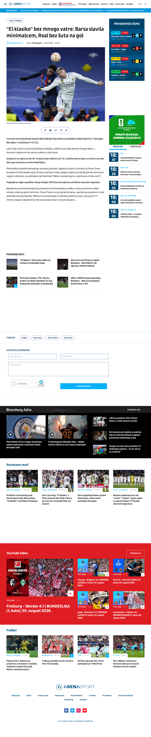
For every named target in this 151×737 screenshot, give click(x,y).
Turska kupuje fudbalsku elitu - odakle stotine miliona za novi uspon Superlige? (67, 443)
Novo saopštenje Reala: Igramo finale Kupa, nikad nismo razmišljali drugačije (92, 498)
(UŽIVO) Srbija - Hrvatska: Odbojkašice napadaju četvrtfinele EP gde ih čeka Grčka (131, 215)
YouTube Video (17, 553)
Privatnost (106, 695)
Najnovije (46, 4)
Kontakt (83, 700)
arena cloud (43, 695)
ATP (122, 154)
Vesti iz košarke (128, 196)
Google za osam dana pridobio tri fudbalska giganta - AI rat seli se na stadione (125, 449)
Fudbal (54, 4)
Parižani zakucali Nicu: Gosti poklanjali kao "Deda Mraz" (91, 662)
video (28, 695)
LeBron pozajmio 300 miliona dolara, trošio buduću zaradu (123, 419)
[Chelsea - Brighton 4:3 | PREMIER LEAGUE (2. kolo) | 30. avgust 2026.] (93, 567)
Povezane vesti (15, 254)
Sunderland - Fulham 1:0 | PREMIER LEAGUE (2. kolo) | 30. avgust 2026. (127, 615)
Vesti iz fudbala (15, 21)
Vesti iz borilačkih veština (133, 182)
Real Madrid (53, 338)
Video (111, 4)
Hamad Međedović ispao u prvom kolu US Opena (131, 159)
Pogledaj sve (133, 410)
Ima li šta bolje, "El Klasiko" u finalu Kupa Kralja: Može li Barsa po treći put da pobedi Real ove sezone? (57, 499)
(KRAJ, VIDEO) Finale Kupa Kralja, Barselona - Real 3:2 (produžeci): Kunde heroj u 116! (86, 281)
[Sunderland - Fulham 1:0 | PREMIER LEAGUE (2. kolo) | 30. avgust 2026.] (129, 600)
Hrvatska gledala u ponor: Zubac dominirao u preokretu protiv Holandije (132, 201)
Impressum (59, 695)
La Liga (116, 655)
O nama (92, 695)
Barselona (68, 338)
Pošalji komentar (83, 386)
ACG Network (76, 695)
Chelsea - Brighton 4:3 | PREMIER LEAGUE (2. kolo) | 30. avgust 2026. (93, 583)
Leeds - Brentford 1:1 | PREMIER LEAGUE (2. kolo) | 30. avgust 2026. (92, 615)
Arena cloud (119, 4)
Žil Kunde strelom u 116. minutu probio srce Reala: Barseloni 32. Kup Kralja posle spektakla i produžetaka (36, 281)
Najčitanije (135, 146)
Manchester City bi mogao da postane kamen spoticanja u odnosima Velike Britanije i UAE (24, 445)
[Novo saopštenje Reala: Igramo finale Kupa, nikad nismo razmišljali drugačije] (93, 481)
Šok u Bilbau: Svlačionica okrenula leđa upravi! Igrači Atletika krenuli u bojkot (126, 664)
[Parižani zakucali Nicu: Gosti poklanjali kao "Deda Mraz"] (93, 646)
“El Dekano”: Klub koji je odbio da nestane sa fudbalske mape (35, 261)
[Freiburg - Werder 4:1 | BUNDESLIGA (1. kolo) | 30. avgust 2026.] (39, 577)
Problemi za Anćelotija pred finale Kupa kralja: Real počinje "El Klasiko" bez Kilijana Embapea (22, 498)
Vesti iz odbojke (128, 210)
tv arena (64, 721)
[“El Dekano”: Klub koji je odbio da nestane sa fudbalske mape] (11, 264)
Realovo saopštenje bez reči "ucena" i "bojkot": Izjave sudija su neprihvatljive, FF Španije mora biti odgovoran (127, 499)
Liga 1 (80, 655)
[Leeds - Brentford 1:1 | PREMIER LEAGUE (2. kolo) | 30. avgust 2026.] (93, 600)
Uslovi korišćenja (125, 695)
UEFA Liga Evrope (49, 490)
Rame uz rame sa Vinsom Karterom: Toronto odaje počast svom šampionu (66, 10)
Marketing (68, 700)
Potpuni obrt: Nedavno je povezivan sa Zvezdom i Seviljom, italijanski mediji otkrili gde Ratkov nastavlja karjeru (21, 665)
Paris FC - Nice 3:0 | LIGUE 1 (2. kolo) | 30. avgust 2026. (127, 581)
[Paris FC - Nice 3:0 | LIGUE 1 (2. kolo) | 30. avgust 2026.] (129, 567)
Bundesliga (47, 655)
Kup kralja (37, 338)
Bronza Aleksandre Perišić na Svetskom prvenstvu (121, 10)
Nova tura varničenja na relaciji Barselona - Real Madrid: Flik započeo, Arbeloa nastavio (85, 263)
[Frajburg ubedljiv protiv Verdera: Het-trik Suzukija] (57, 646)
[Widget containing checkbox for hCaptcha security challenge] (28, 383)
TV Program (82, 4)
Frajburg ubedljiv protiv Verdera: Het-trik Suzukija (57, 662)
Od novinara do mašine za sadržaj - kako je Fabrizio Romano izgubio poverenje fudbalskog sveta (125, 435)
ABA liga (124, 168)
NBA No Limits (94, 4)
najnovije (16, 695)
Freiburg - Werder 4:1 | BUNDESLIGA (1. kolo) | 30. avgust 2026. (38, 608)
